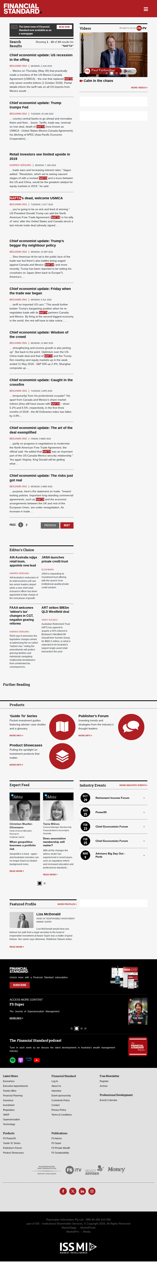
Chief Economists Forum (112, 826)
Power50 (101, 812)
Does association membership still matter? (54, 842)
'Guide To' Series (23, 716)
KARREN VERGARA (19, 573)
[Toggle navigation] (145, 8)
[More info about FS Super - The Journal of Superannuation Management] (137, 1011)
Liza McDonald (48, 914)
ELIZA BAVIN (48, 569)
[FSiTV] (141, 28)
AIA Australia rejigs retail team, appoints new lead (23, 561)
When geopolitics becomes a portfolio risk (23, 845)
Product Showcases (26, 745)
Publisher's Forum (93, 716)
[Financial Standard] (23, 8)
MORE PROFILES (66, 904)
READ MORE (16, 871)
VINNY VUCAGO (50, 620)
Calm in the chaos (98, 81)
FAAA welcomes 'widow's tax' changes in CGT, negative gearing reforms (22, 615)
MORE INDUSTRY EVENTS (132, 785)
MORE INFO (16, 735)
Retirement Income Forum (112, 797)
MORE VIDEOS (138, 87)
